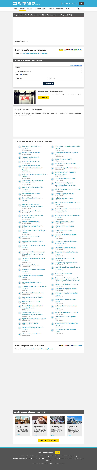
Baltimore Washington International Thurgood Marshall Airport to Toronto (67, 279)
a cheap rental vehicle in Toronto (35, 53)
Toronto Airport (29, 3)
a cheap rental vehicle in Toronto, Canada (38, 349)
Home (15, 8)
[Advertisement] (48, 30)
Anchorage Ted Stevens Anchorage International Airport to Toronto (33, 253)
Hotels (68, 8)
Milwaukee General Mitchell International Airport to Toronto (32, 314)
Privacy (70, 456)
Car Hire (29, 8)
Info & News (59, 8)
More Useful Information (48, 440)
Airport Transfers (40, 8)
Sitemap (75, 456)
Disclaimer (64, 456)
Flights (22, 8)
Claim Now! (43, 97)
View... (18, 434)
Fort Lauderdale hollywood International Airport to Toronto (65, 184)
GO (81, 3)
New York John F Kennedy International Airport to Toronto (32, 206)
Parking (51, 8)
